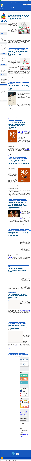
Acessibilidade (18, 2)
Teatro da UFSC (21, 346)
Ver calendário (26, 365)
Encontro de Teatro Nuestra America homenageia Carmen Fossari (17, 270)
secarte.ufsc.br (24, 435)
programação (10, 257)
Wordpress (13, 459)
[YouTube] (24, 396)
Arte (10, 48)
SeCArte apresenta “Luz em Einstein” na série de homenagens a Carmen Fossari (18, 326)
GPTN (21, 212)
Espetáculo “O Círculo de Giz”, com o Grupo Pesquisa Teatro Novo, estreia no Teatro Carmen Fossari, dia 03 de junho (17, 205)
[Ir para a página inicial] (8, 13)
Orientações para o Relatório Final (3, 60)
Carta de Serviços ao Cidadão (23, 411)
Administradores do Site (28, 10)
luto (10, 354)
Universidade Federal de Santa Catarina (20, 49)
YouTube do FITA (27, 149)
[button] (22, 365)
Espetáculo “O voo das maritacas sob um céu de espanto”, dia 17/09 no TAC (18, 86)
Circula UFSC (13, 48)
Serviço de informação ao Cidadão (24, 413)
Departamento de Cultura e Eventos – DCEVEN (4, 49)
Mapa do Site (26, 2)
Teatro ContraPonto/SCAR (18, 120)
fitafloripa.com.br (10, 183)
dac (13, 157)
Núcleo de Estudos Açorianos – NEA (3, 50)
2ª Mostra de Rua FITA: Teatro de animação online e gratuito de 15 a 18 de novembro (18, 233)
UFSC (13, 49)
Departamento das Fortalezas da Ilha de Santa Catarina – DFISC (3, 47)
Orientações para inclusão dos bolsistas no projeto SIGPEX (4, 59)
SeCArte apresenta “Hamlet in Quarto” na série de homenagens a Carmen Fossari (18, 295)
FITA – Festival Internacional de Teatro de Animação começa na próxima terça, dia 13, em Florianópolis (17, 125)
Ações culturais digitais (3, 40)
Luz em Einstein (17, 317)
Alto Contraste (23, 2)
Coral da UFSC (2, 86)
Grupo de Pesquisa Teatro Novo (25, 310)
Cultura (21, 48)
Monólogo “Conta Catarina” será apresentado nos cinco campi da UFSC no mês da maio (18, 52)
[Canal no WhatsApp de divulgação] (24, 389)
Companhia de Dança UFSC (3, 92)
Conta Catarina (17, 48)
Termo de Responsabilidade (3, 70)
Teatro (24, 48)
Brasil (2, 0)
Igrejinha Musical (3, 89)
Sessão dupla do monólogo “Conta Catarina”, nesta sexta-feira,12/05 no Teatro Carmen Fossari (18, 16)
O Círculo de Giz (22, 229)
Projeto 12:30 (2, 88)
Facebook (21, 436)
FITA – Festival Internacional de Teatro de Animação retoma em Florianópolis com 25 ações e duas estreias (18, 162)
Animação (10, 157)
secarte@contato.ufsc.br (25, 434)
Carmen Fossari (11, 292)
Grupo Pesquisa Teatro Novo (15, 229)
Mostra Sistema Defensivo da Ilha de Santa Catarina (3, 39)
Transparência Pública (22, 414)
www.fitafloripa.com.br (11, 253)
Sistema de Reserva (3, 68)
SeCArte (21, 218)
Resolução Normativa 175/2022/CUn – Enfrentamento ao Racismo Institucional (3, 81)
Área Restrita (22, 10)
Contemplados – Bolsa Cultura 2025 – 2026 (3, 56)
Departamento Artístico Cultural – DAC (3, 45)
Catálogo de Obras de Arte (3, 97)
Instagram (21, 437)
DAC (26, 216)
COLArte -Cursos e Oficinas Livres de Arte (3, 91)
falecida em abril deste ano (16, 289)
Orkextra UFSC (2, 87)
